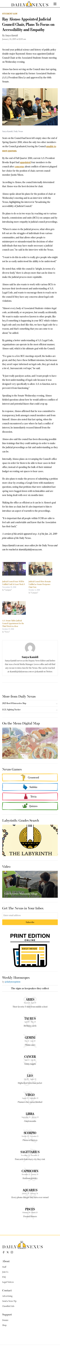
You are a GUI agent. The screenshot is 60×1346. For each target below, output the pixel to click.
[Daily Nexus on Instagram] (12, 1252)
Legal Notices (8, 1282)
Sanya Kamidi (11, 35)
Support (7, 1314)
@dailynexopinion (12, 982)
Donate (5, 1320)
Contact (7, 1290)
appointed (25, 162)
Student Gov (10, 13)
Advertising (7, 1296)
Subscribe (30, 922)
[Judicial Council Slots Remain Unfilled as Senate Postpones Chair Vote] (40, 569)
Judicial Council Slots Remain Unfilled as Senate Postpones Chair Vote (40, 584)
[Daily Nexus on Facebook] (3, 1252)
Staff (4, 1267)
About (6, 1261)
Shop (4, 1325)
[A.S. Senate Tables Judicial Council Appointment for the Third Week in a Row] (14, 608)
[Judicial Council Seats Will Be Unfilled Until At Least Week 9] (14, 569)
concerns (19, 166)
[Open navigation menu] (55, 4)
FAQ (4, 1277)
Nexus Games (12, 769)
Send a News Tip (9, 1301)
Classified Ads (8, 1306)
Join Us (5, 1272)
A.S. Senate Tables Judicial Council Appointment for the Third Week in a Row (13, 623)
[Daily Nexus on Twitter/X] (7, 1252)
